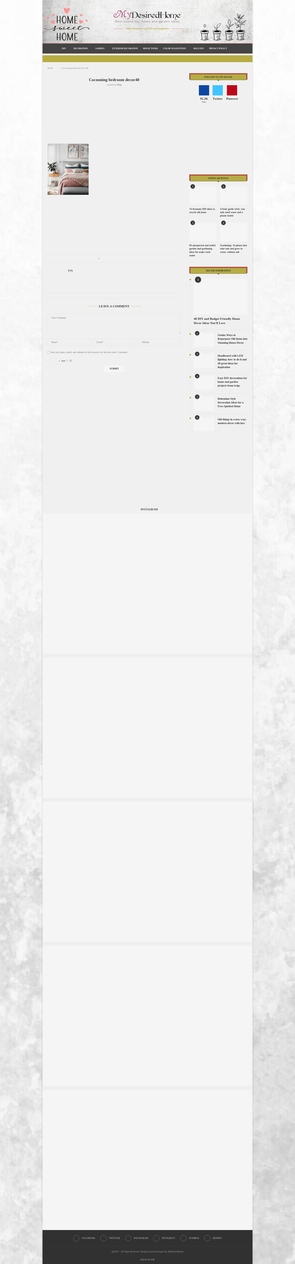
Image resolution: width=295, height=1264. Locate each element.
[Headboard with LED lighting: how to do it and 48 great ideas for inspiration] (204, 361)
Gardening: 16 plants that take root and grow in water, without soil (233, 248)
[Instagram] (145, 35)
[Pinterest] (150, 35)
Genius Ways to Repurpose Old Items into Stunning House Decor (232, 339)
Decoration (81, 48)
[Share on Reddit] (118, 258)
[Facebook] (136, 35)
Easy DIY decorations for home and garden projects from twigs (232, 382)
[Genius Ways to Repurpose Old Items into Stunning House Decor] (204, 340)
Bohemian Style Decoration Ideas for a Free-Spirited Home (230, 402)
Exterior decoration (125, 48)
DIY (64, 48)
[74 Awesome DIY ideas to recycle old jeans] (203, 195)
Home (50, 68)
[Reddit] (159, 35)
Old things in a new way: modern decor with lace (232, 421)
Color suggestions (174, 48)
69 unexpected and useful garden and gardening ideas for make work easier (202, 250)
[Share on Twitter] (108, 258)
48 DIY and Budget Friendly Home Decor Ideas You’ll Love (217, 321)
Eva (119, 84)
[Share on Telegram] (121, 258)
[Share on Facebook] (105, 258)
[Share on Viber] (124, 258)
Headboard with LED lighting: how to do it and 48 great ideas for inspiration (232, 361)
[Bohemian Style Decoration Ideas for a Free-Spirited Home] (204, 404)
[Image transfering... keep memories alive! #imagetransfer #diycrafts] (147, 659)
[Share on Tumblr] (115, 258)
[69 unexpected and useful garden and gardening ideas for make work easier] (203, 232)
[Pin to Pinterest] (112, 258)
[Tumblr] (155, 35)
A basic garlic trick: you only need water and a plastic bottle (232, 212)
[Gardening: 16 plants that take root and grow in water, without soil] (233, 232)
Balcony (199, 48)
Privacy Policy (218, 48)
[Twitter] (140, 35)
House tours (150, 48)
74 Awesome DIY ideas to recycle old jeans (202, 211)
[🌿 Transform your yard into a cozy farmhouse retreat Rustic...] (147, 947)
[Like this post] (101, 258)
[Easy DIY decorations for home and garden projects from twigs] (204, 383)
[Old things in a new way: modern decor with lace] (204, 424)
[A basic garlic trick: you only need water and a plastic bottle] (233, 195)
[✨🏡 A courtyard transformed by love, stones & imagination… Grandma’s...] (147, 515)
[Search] (231, 48)
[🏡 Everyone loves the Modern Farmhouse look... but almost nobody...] (147, 1091)
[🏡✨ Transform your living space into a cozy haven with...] (147, 803)
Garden (99, 48)
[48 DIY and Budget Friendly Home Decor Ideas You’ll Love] (220, 296)
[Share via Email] (128, 258)
